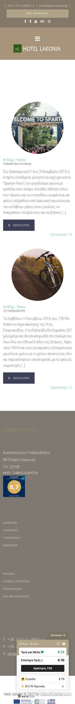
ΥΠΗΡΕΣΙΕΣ (10, 530)
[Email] (63, 644)
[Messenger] (58, 644)
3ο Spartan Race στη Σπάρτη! (17, 163)
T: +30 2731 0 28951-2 (19, 6)
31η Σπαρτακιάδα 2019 (14, 310)
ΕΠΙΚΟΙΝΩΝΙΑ (12, 589)
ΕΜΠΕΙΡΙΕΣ (10, 545)
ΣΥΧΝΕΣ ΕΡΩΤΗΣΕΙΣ (16, 581)
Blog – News (16, 159)
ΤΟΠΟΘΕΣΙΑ (11, 538)
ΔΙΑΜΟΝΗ (10, 523)
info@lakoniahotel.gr (53, 6)
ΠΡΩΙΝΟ (9, 574)
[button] (42, 668)
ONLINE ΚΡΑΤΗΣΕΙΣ (16, 596)
